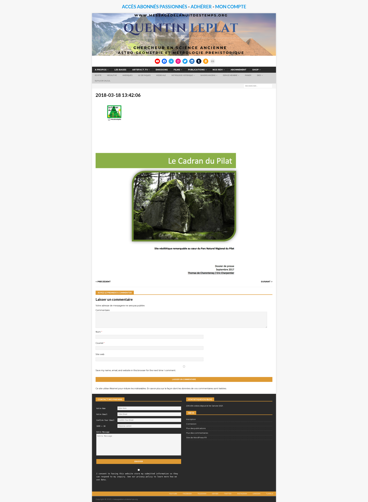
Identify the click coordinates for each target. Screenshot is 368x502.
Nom (98, 332)
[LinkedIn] (191, 61)
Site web (100, 354)
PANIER (248, 75)
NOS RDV (218, 69)
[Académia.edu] (212, 61)
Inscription (191, 419)
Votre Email (101, 414)
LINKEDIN (256, 494)
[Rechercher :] (258, 85)
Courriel (100, 343)
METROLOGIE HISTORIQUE (182, 75)
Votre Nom (100, 408)
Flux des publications (196, 428)
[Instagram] (178, 61)
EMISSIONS (162, 69)
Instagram (242, 494)
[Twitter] (185, 61)
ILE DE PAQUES (144, 75)
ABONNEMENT (238, 69)
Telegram (202, 494)
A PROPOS (101, 69)
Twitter (227, 494)
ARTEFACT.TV (140, 69)
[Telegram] (171, 61)
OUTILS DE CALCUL (102, 81)
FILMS (177, 69)
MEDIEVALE (161, 75)
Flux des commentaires (197, 433)
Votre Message (102, 432)
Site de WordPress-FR (196, 437)
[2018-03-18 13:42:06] (170, 276)
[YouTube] (157, 61)
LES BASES (120, 69)
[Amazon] (205, 61)
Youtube (173, 494)
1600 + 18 (100, 426)
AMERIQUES (127, 75)
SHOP (255, 69)
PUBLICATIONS (196, 69)
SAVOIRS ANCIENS (207, 75)
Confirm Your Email (105, 420)
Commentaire (103, 310)
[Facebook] (164, 61)
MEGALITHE (112, 75)
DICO (259, 75)
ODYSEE (215, 494)
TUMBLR (269, 494)
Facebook (187, 494)
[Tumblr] (198, 61)
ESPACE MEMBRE (230, 75)
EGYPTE (98, 75)
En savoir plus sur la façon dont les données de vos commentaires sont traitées (186, 388)
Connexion (191, 424)
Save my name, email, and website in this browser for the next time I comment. (136, 370)
